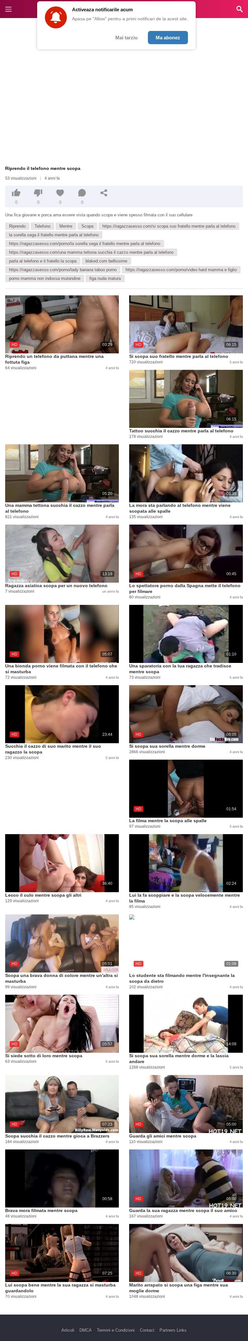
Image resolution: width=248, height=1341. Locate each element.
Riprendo (17, 226)
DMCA (85, 1330)
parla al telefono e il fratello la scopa (43, 261)
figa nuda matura (105, 278)
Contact (147, 1330)
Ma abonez (168, 37)
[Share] (104, 193)
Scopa (87, 226)
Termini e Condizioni (116, 1330)
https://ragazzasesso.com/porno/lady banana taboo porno (63, 269)
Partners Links (173, 1330)
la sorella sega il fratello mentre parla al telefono (53, 234)
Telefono (42, 226)
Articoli (67, 1330)
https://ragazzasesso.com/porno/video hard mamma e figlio (181, 269)
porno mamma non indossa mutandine (44, 278)
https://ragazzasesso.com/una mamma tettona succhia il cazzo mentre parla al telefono (91, 252)
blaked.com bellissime (106, 261)
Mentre (65, 226)
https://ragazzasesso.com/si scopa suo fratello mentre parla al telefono (168, 226)
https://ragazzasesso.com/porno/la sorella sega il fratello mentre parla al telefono (84, 243)
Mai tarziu (126, 37)
